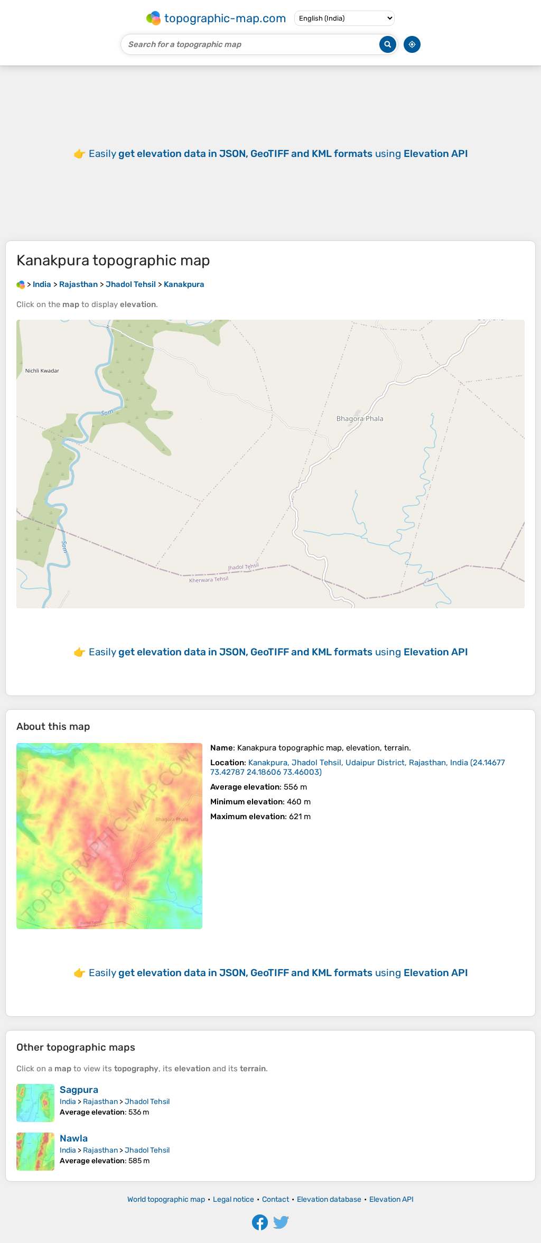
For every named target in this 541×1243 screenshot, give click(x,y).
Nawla (74, 1138)
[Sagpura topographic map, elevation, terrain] (35, 1103)
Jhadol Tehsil (147, 1101)
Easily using (278, 153)
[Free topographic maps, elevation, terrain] (20, 284)
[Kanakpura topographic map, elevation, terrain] (109, 836)
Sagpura (79, 1090)
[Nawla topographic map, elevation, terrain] (35, 1152)
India (68, 1101)
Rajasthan (100, 1101)
